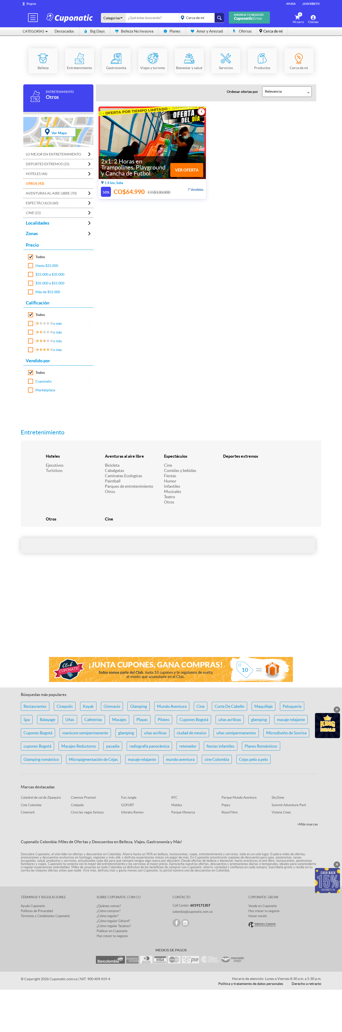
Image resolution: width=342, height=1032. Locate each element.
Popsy (226, 805)
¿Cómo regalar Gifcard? (113, 921)
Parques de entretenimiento (129, 486)
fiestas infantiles (221, 746)
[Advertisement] (171, 613)
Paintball (112, 481)
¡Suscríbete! (311, 3)
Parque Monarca (183, 812)
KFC (174, 797)
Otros (110, 491)
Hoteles (53, 456)
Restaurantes (35, 706)
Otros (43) (35, 184)
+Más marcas (307, 824)
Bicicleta (112, 465)
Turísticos (54, 470)
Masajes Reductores (78, 746)
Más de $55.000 (48, 292)
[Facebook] (177, 923)
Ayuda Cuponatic (33, 906)
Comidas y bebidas (180, 470)
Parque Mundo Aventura (239, 797)
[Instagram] (185, 923)
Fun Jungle (128, 797)
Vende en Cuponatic (262, 906)
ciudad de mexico (191, 733)
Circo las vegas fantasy (87, 812)
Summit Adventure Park (289, 805)
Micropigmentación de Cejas (93, 759)
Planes (175, 31)
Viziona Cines (281, 812)
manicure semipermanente (85, 733)
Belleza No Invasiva (137, 31)
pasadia (112, 746)
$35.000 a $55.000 (50, 283)
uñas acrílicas (155, 733)
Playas (142, 719)
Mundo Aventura (172, 706)
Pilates (163, 719)
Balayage (47, 719)
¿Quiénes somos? (109, 906)
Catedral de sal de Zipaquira (41, 797)
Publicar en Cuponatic (112, 931)
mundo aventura (180, 759)
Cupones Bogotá (194, 719)
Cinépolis (77, 805)
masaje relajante (291, 719)
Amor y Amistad (210, 31)
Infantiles (172, 486)
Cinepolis (65, 706)
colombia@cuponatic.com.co (193, 912)
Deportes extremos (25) (47, 164)
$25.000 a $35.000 (50, 274)
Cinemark (28, 812)
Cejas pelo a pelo (253, 759)
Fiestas (170, 475)
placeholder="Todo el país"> (200, 18)
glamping (259, 719)
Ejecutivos (55, 465)
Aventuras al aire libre (124, 456)
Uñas (69, 719)
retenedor (188, 746)
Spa (27, 719)
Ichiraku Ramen (132, 812)
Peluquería (292, 706)
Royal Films (230, 812)
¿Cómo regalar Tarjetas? (114, 926)
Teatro (169, 496)
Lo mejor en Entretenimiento (53, 154)
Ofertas (245, 31)
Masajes (119, 719)
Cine (168, 465)
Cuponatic (44, 381)
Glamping (138, 706)
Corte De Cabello (229, 706)
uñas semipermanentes (236, 733)
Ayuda (291, 3)
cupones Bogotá (37, 746)
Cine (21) (33, 213)
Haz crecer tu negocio (112, 936)
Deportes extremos (240, 456)
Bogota (31, 3)
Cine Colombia (31, 805)
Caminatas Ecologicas (123, 475)
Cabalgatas (114, 470)
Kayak (88, 706)
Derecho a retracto (306, 984)
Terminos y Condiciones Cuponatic (45, 916)
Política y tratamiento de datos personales (250, 983)
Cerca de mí (273, 31)
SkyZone (278, 797)
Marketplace (45, 390)
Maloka (176, 805)
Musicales (172, 491)
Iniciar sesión (257, 916)
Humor (170, 481)
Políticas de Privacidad (37, 911)
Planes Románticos (261, 746)
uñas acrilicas (229, 719)
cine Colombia (217, 759)
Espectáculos (175, 456)
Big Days (97, 31)
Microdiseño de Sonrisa (286, 733)
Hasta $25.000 (47, 266)
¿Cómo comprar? (108, 911)
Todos (40, 257)
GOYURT (127, 805)
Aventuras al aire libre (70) (51, 193)
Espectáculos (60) (42, 203)
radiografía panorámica (149, 746)
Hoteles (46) (36, 174)
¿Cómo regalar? (108, 916)
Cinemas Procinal (83, 797)
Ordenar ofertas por (242, 92)
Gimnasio (112, 706)
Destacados (64, 31)
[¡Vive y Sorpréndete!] (70, 17)
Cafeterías (93, 719)
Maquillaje (263, 706)
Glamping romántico (41, 759)
